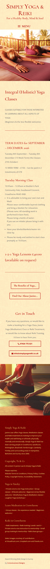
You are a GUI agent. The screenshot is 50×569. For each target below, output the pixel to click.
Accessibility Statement (33, 476)
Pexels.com (38, 541)
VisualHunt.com (13, 541)
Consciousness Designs (16, 563)
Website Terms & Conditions (16, 473)
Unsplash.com (25, 541)
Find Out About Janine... (25, 295)
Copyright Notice (16, 476)
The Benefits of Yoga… (25, 285)
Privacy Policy (32, 473)
